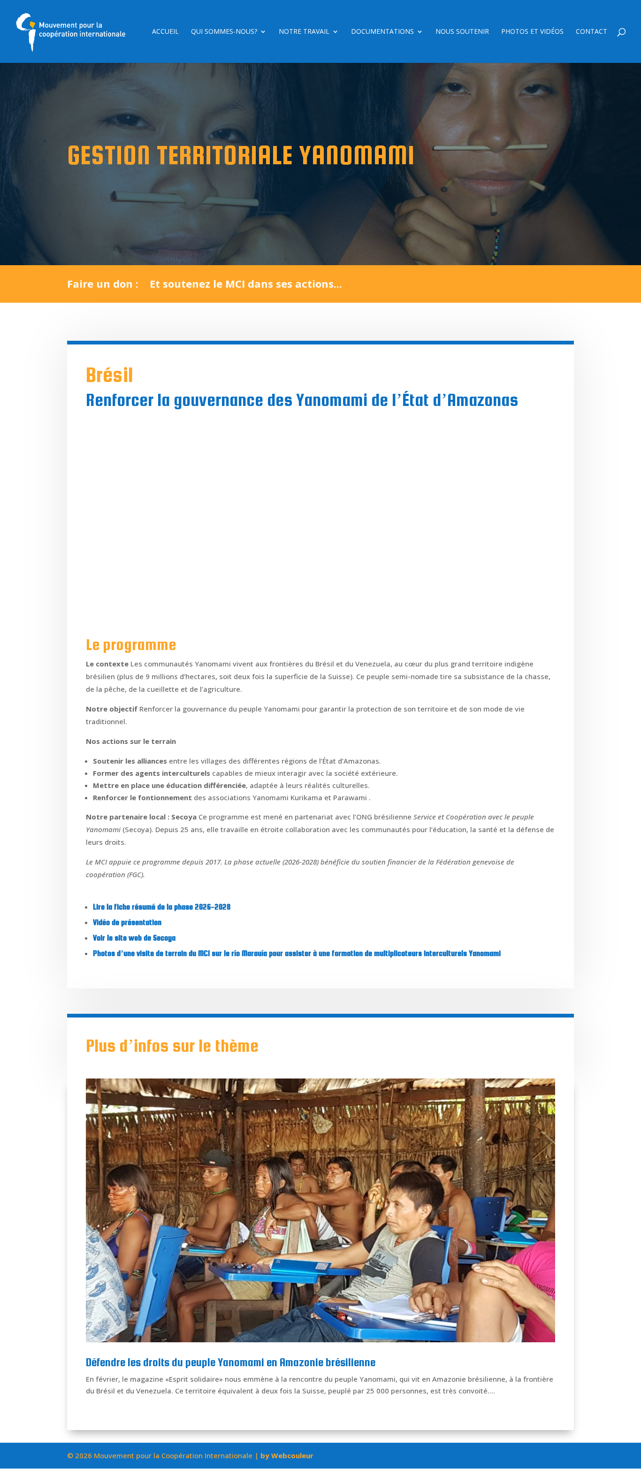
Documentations (382, 32)
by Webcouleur (286, 1455)
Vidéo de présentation (127, 922)
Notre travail (304, 32)
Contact (591, 32)
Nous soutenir (462, 32)
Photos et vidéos (532, 32)
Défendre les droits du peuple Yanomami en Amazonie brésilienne (230, 1362)
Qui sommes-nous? (224, 32)
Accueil (165, 32)
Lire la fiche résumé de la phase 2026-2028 (161, 907)
